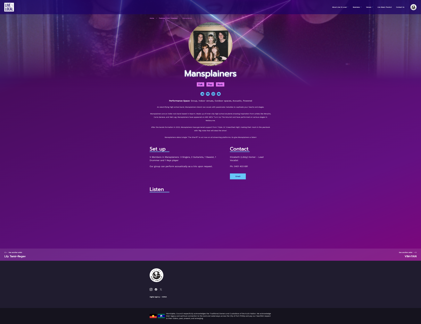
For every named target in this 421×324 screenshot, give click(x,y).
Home (152, 18)
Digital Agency (155, 297)
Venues (368, 7)
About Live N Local (339, 7)
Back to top (410, 319)
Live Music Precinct (384, 7)
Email (237, 176)
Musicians (356, 7)
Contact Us (400, 7)
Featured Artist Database (168, 18)
